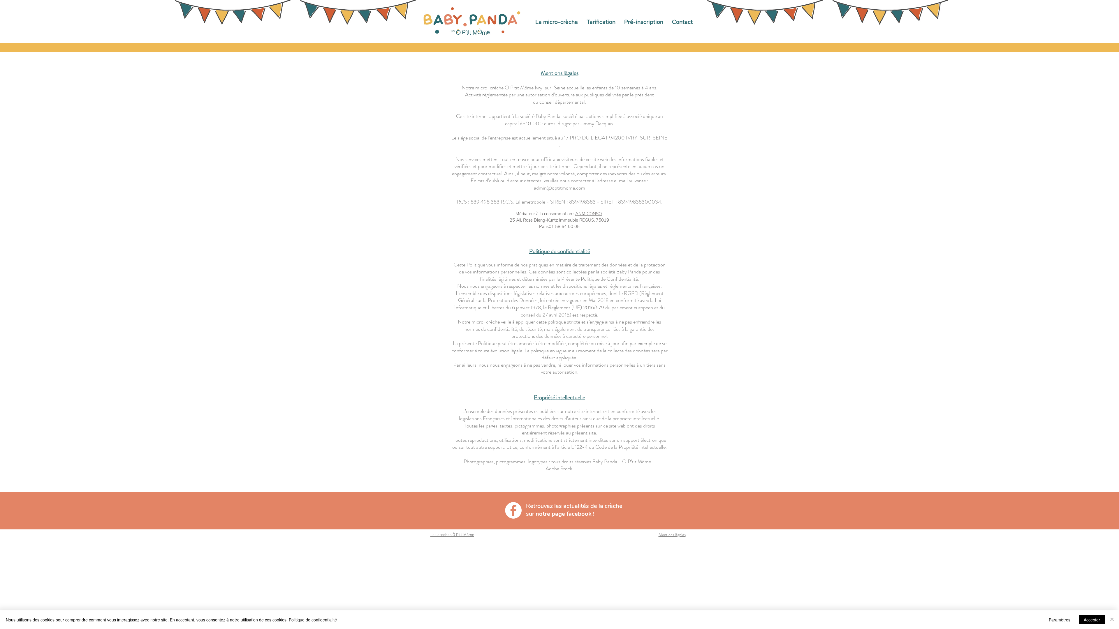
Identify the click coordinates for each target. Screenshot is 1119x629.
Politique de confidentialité (313, 620)
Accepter (1092, 620)
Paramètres (1059, 620)
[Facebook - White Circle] (513, 510)
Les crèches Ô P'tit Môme (452, 535)
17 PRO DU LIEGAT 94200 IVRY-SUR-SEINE (616, 138)
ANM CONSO (588, 214)
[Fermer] (1112, 619)
